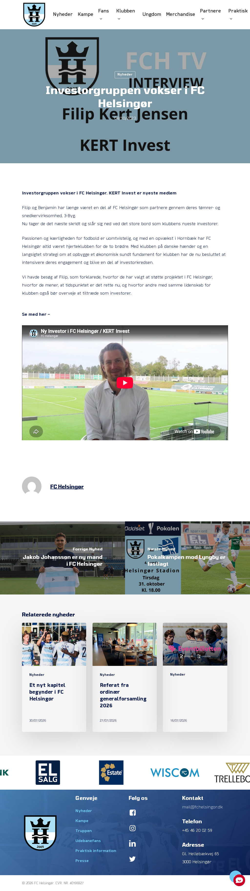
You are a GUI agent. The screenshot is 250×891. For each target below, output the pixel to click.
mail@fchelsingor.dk (202, 807)
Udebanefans (88, 841)
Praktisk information (95, 851)
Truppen (83, 831)
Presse (82, 861)
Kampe (81, 821)
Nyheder (125, 75)
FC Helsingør (67, 486)
